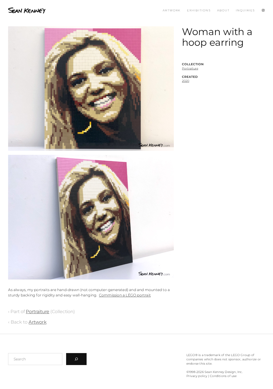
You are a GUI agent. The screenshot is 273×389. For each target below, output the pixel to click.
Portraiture (190, 68)
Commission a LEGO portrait (125, 295)
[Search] (76, 359)
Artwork (37, 322)
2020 (185, 81)
